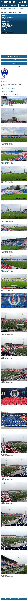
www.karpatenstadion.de (6, 104)
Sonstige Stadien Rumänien (18, 8)
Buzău (9, 10)
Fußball (4, 5)
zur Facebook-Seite (6, 87)
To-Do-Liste (14, 63)
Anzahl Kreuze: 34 (6, 30)
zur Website (4, 85)
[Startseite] (9, 2)
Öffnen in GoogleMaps (14, 56)
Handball (13, 5)
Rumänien (9, 8)
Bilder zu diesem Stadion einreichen (14, 598)
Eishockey (23, 5)
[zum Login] (1, 2)
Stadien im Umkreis (14, 59)
